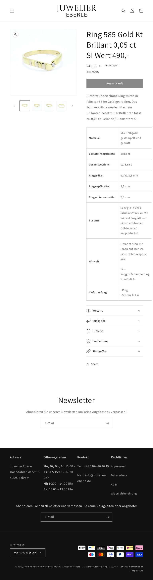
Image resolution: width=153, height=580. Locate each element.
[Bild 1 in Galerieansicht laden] (25, 106)
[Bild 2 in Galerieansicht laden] (37, 106)
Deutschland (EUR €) (25, 552)
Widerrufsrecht (72, 566)
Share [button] (94, 364)
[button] (12, 10)
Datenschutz (119, 475)
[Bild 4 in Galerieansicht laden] (61, 106)
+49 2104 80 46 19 (96, 466)
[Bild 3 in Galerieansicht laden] (49, 106)
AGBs (114, 484)
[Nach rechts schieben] (72, 105)
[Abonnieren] (107, 423)
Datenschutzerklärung (95, 566)
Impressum (118, 466)
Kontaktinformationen (131, 566)
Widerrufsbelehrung (124, 493)
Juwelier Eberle (31, 566)
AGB (113, 566)
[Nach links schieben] (14, 105)
